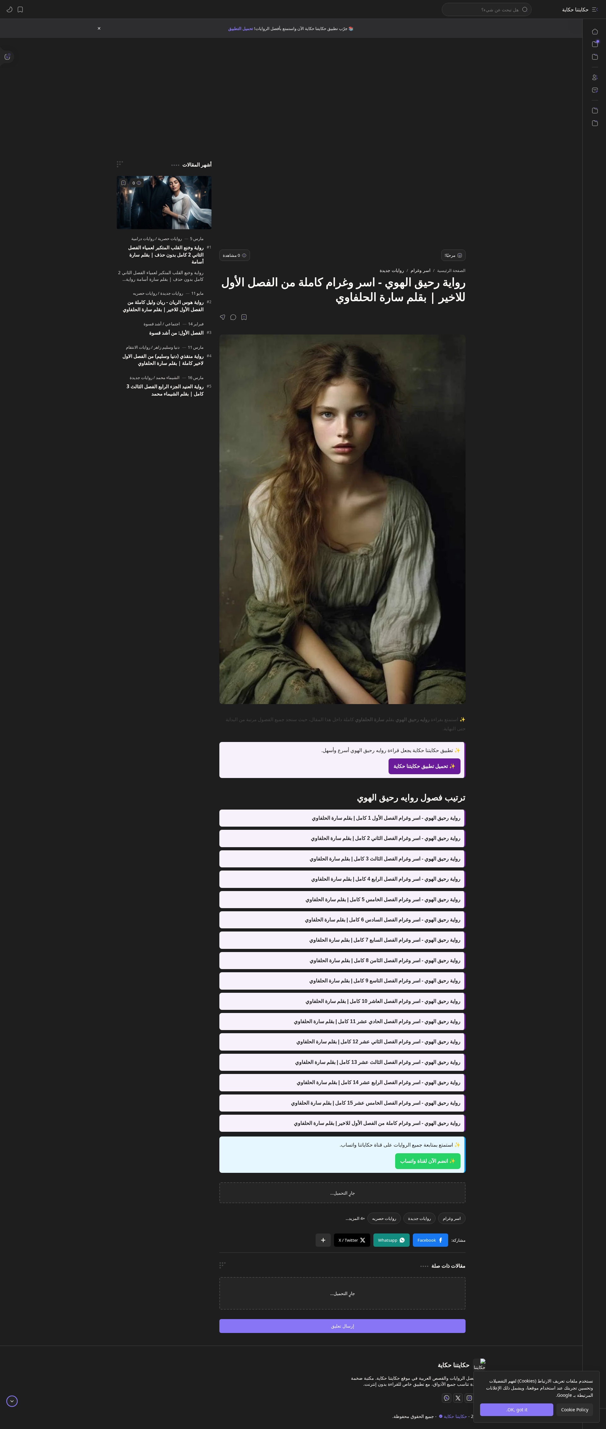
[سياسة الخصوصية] (595, 123)
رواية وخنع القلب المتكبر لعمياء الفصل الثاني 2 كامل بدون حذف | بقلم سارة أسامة (166, 254)
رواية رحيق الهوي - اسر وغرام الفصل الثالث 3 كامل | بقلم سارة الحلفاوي (385, 858)
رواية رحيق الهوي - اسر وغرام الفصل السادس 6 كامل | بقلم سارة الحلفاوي (382, 919)
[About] (595, 77)
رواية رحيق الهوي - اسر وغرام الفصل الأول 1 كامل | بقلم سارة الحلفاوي (386, 818)
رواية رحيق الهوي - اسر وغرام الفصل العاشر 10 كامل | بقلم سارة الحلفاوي (383, 1001)
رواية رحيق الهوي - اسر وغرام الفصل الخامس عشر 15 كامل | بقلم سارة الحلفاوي (375, 1103)
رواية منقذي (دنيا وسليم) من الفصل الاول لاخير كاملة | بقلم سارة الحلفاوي (163, 359)
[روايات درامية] (142, 238)
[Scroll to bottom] (12, 1401)
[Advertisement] (296, 91)
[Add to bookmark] (123, 182)
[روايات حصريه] (384, 1218)
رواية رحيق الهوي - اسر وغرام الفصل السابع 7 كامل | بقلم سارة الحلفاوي (384, 940)
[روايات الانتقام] (138, 347)
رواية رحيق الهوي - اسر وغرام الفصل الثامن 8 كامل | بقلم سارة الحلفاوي (385, 960)
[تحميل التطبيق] (595, 110)
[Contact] (595, 90)
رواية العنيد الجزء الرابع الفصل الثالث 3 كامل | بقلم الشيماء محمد (165, 390)
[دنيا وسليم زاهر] (165, 347)
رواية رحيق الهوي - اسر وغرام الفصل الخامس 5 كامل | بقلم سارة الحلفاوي (383, 899)
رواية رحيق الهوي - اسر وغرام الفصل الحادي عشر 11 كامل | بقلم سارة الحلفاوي (377, 1021)
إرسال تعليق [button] (342, 1326)
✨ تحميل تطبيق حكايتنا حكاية (424, 766)
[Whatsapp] (446, 1398)
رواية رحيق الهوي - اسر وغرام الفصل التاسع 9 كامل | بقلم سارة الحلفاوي (384, 980)
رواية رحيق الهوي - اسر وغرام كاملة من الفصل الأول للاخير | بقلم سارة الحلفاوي (377, 1123)
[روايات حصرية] (168, 238)
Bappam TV (109, 1416)
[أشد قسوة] (153, 324)
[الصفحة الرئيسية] (595, 31)
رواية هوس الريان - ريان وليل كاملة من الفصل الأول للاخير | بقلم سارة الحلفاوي (163, 305)
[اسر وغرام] (452, 1218)
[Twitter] (458, 1398)
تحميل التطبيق (240, 28)
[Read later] (244, 317)
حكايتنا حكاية (575, 9)
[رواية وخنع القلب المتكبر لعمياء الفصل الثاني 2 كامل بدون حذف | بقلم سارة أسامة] (164, 202)
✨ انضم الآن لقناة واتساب (427, 1161)
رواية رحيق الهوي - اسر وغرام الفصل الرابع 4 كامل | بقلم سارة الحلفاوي (385, 879)
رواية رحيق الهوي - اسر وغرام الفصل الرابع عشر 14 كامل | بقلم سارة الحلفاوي (378, 1082)
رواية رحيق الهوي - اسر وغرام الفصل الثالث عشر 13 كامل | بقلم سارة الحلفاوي (377, 1062)
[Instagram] (469, 1398)
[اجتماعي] (171, 324)
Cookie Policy (574, 1410)
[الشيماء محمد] (166, 377)
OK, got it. (516, 1410)
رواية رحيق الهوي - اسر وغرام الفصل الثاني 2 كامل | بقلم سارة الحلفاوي (385, 838)
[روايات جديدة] (419, 1218)
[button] (595, 9)
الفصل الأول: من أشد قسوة (176, 332)
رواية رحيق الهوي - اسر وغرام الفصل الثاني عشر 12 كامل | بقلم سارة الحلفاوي (378, 1041)
